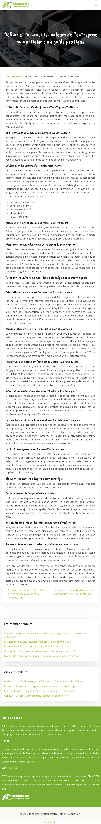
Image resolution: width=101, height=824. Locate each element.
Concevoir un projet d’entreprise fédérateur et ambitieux (36, 695)
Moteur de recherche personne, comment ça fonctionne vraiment (41, 656)
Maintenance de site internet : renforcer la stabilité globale (38, 641)
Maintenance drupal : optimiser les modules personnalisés (37, 646)
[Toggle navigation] (96, 5)
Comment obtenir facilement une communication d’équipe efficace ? (73, 592)
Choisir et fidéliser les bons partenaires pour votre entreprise (39, 690)
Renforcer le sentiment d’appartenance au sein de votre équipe (40, 686)
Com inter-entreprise (15, 76)
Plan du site (50, 822)
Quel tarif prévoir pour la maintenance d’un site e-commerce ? (39, 651)
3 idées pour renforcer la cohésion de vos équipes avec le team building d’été (27, 594)
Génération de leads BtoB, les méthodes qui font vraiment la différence (44, 681)
